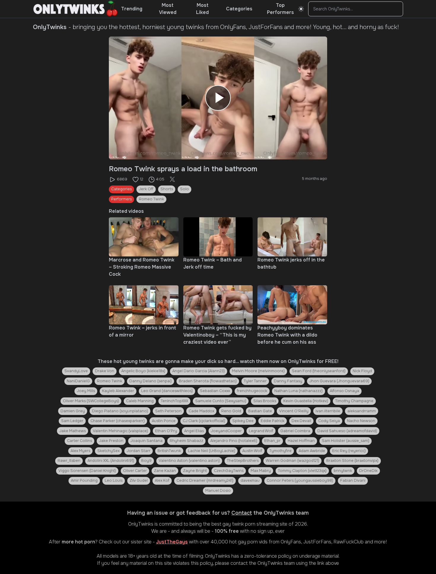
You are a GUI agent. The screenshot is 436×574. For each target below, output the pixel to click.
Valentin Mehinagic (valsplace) (120, 431)
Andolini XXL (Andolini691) (110, 460)
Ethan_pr (272, 440)
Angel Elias (194, 431)
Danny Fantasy (288, 381)
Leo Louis (113, 480)
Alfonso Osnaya (344, 391)
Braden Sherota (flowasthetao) (208, 381)
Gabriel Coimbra (295, 431)
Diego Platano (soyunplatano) (120, 411)
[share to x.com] (172, 179)
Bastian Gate (260, 411)
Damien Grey (73, 411)
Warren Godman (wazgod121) (292, 460)
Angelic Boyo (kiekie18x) (143, 371)
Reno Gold (231, 411)
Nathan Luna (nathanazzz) (298, 391)
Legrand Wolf (261, 431)
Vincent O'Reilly (293, 411)
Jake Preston (111, 440)
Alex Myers (80, 450)
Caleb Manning (140, 401)
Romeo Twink (151, 199)
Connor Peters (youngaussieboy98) (300, 480)
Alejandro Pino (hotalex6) (233, 440)
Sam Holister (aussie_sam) (345, 440)
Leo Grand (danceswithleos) (167, 391)
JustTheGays (172, 542)
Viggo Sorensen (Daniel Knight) (87, 470)
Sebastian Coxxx (215, 391)
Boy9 (146, 460)
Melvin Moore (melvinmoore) (258, 371)
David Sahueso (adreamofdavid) (347, 431)
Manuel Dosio (218, 490)
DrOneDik (368, 470)
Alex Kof (162, 480)
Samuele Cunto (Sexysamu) (220, 401)
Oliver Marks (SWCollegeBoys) (91, 401)
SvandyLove (76, 371)
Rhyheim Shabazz (186, 440)
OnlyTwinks (140, 524)
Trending (131, 9)
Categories (239, 9)
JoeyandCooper (226, 431)
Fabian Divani (352, 480)
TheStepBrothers (243, 460)
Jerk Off (146, 189)
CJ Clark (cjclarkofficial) (204, 420)
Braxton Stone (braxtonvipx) (352, 460)
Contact (241, 513)
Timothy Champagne (354, 401)
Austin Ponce (164, 420)
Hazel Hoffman (301, 440)
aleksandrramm (361, 411)
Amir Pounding (84, 480)
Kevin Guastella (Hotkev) (305, 401)
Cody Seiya (329, 420)
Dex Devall (301, 420)
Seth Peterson (168, 411)
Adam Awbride (312, 450)
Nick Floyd (362, 371)
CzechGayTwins (229, 470)
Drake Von (104, 371)
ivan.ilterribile (328, 411)
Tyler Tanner (255, 381)
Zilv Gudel (139, 480)
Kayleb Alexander (118, 391)
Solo (184, 189)
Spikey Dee (243, 420)
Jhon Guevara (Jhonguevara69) (339, 381)
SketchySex (108, 450)
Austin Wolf (252, 450)
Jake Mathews (72, 431)
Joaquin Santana (147, 440)
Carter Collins (79, 440)
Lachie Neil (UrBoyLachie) (211, 450)
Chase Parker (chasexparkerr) (117, 420)
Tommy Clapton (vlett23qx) (302, 470)
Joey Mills (86, 391)
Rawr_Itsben (69, 460)
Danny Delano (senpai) (150, 381)
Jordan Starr (138, 450)
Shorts (166, 189)
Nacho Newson (361, 420)
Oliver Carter (135, 470)
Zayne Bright (195, 470)
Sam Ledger (72, 420)
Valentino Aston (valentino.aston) (189, 460)
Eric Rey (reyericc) (349, 450)
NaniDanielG (78, 381)
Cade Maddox (201, 411)
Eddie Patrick (272, 420)
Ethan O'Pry (166, 431)
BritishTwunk (169, 450)
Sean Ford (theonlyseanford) (319, 371)
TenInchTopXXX (174, 401)
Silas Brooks (264, 401)
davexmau (250, 480)
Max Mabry (261, 470)
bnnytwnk (343, 470)
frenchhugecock (252, 391)
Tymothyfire (280, 450)
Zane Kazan (165, 470)
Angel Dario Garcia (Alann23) (198, 371)
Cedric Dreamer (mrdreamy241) (204, 480)
